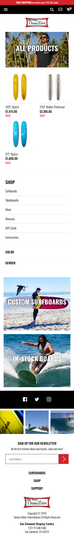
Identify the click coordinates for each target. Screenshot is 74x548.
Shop (10, 182)
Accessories (12, 237)
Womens (10, 218)
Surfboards (11, 191)
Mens (8, 209)
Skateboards (12, 200)
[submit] (64, 459)
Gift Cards (11, 228)
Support (37, 488)
